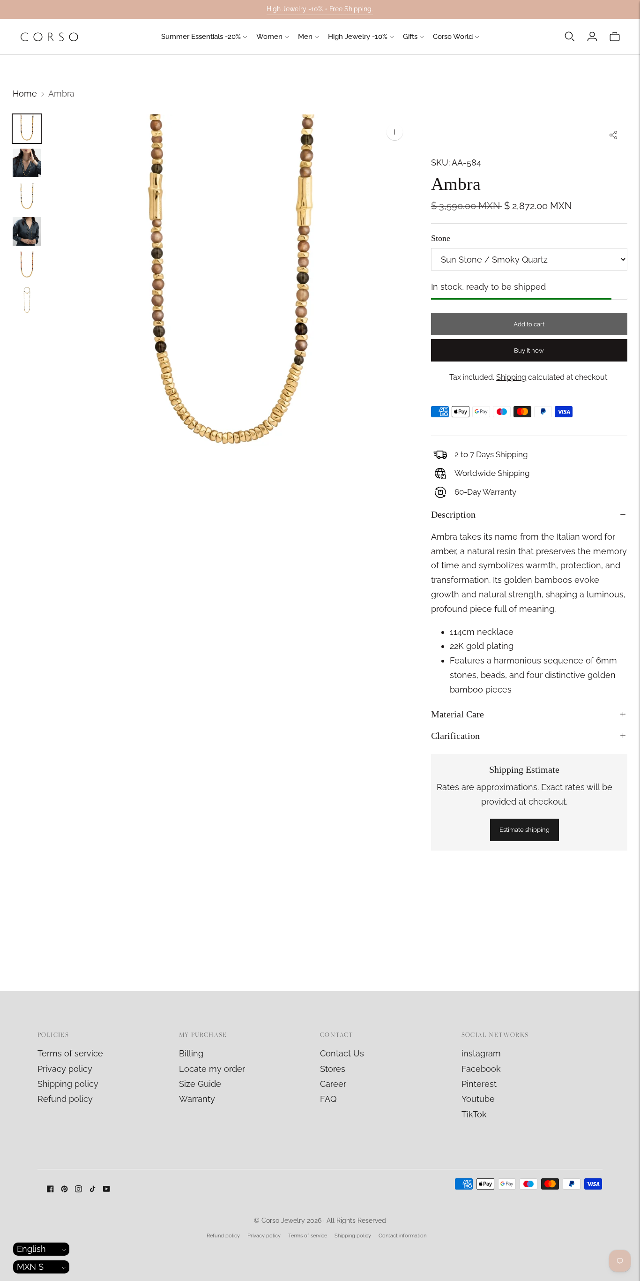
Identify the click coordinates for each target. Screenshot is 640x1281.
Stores (332, 1069)
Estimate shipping (524, 829)
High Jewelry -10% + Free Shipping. (320, 9)
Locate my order (212, 1069)
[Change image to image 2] (27, 163)
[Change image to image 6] (27, 300)
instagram (481, 1053)
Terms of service (70, 1053)
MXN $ (30, 1267)
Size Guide (200, 1084)
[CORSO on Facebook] (50, 1189)
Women (269, 36)
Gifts (410, 36)
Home (25, 93)
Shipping (511, 377)
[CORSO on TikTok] (92, 1189)
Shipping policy (67, 1084)
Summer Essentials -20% (201, 36)
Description (453, 514)
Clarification (455, 736)
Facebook (481, 1069)
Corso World (453, 36)
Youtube (478, 1099)
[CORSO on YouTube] (106, 1189)
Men (305, 36)
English (31, 1249)
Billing (191, 1053)
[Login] (592, 36)
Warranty (197, 1099)
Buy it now (529, 350)
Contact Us (342, 1053)
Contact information (402, 1236)
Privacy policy (64, 1069)
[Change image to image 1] (27, 128)
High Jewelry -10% (357, 36)
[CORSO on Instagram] (78, 1189)
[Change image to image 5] (27, 265)
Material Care (457, 714)
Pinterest (479, 1084)
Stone (440, 238)
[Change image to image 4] (27, 231)
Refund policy (65, 1099)
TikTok (474, 1114)
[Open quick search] (569, 36)
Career (333, 1084)
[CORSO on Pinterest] (64, 1189)
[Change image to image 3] (27, 197)
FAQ (328, 1099)
